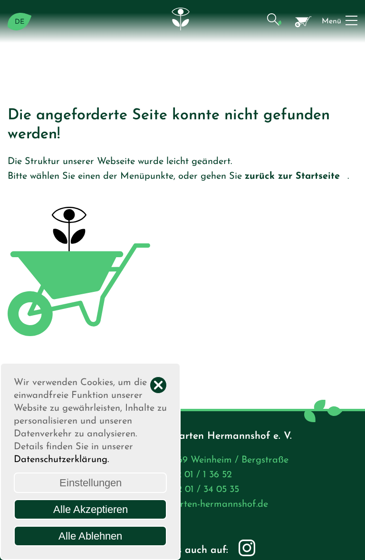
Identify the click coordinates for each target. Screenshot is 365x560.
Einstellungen (90, 483)
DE (19, 22)
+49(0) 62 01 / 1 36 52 (185, 475)
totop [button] (348, 543)
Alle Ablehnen (90, 536)
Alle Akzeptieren (90, 509)
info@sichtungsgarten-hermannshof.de (185, 504)
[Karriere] (303, 21)
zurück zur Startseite (292, 176)
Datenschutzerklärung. (61, 459)
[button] (274, 21)
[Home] (182, 21)
